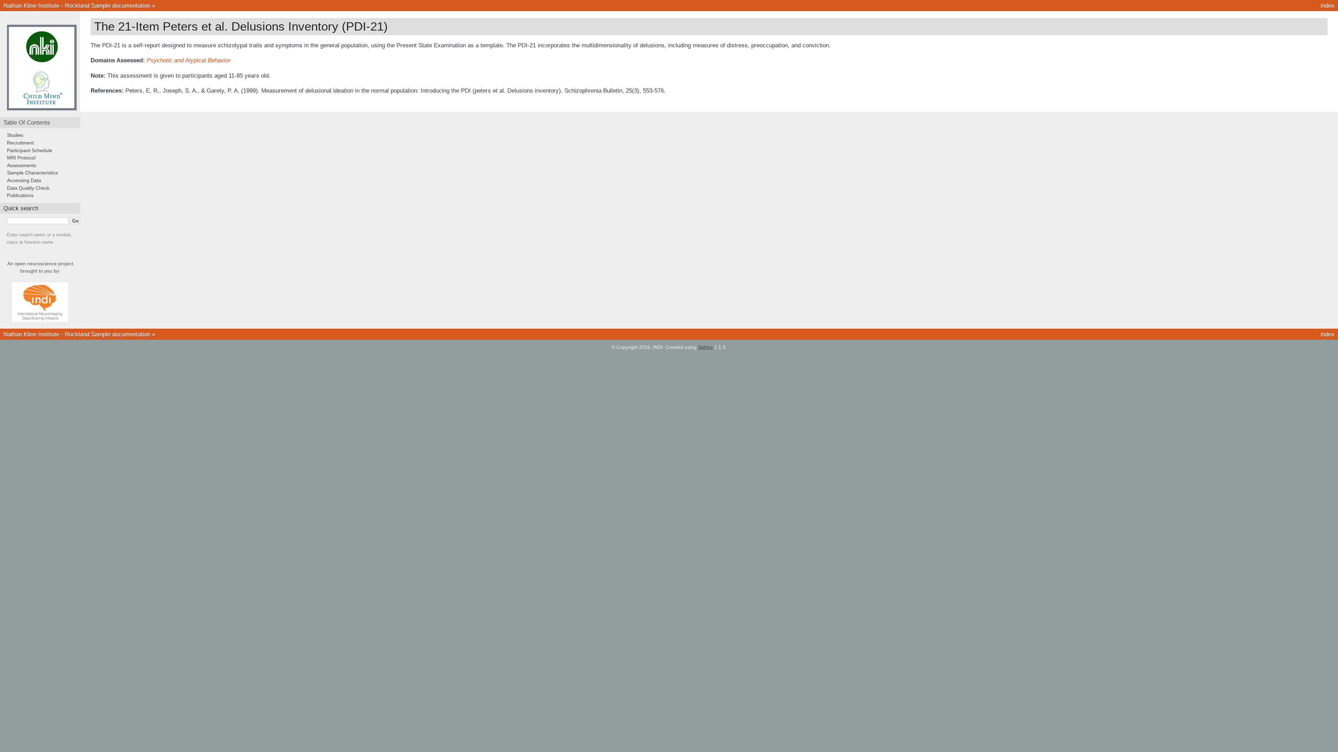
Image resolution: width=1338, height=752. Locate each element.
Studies (15, 135)
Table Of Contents (26, 122)
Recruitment (20, 143)
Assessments (21, 165)
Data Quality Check (28, 188)
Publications (20, 195)
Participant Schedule (29, 150)
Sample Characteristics (32, 172)
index (1328, 5)
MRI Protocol (21, 157)
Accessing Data (24, 180)
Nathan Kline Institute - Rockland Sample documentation (76, 5)
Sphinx (705, 347)
